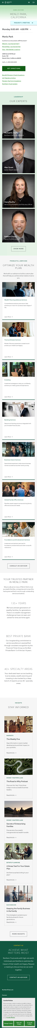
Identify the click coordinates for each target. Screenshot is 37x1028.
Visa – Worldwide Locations (11, 49)
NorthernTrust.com (7, 989)
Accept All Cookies (29, 1023)
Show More (19, 248)
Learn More (7, 317)
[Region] (29, 2)
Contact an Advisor (18, 977)
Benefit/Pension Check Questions (13, 75)
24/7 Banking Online (9, 78)
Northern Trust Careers (9, 84)
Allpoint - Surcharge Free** (11, 44)
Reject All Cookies (19, 1023)
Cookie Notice (10, 1017)
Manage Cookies (8, 1023)
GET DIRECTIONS (13, 68)
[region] (18, 1013)
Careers (4, 995)
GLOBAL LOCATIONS (18, 10)
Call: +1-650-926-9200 (9, 62)
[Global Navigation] (3, 2)
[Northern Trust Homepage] (9, 2)
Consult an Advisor (18, 566)
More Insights (18, 934)
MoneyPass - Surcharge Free (11, 47)
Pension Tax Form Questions (11, 81)
